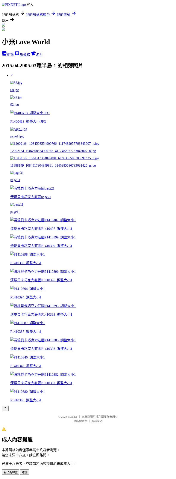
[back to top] (5, 408)
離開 (24, 472)
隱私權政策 (80, 421)
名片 (39, 55)
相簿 (11, 55)
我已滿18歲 (10, 472)
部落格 (25, 55)
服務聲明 (97, 421)
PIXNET (72, 416)
